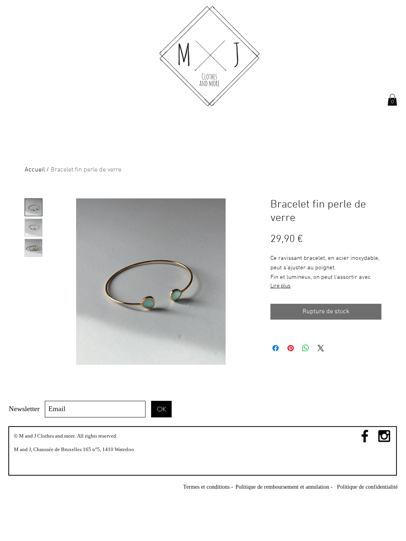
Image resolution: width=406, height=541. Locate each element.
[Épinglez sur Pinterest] (290, 348)
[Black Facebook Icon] (364, 436)
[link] (392, 100)
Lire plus (280, 286)
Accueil (35, 170)
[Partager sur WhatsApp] (305, 348)
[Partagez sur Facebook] (275, 348)
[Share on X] (321, 348)
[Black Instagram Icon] (384, 436)
